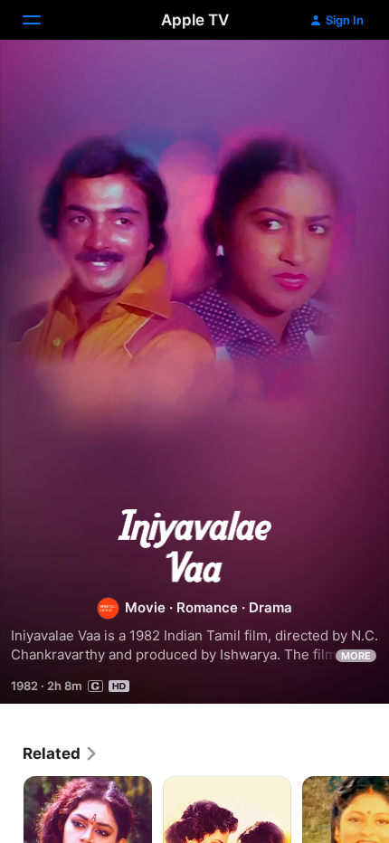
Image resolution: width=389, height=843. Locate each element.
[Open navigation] (42, 20)
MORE (356, 655)
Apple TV (195, 20)
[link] (61, 753)
